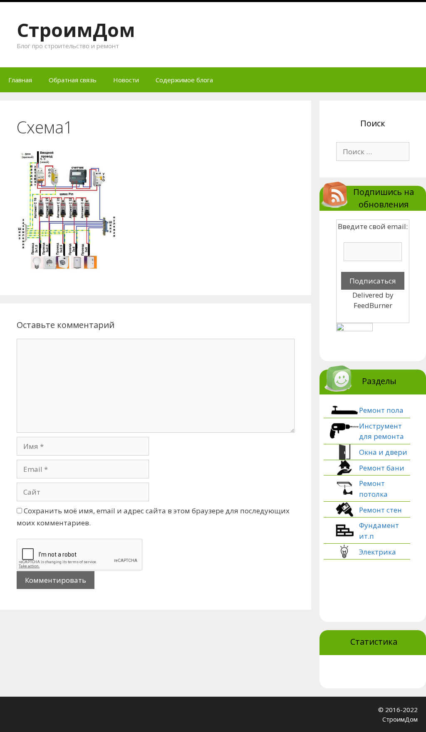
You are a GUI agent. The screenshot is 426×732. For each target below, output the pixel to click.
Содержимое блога (184, 80)
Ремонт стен (380, 510)
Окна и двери (383, 452)
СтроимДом (76, 29)
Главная (20, 80)
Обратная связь (73, 80)
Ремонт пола (381, 410)
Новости (126, 80)
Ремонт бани (381, 468)
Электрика (377, 552)
